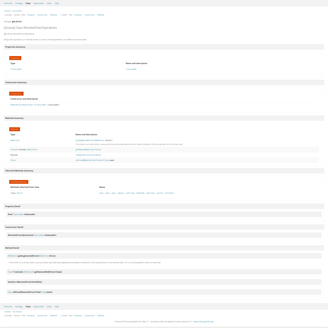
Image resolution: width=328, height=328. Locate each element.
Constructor (42, 15)
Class (13, 150)
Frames (7, 11)
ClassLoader (16, 69)
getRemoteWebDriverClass (87, 150)
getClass (150, 193)
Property (31, 15)
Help (57, 3)
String (105, 160)
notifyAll (169, 193)
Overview (8, 3)
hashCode (140, 193)
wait (101, 193)
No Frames (17, 11)
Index (49, 3)
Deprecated (39, 3)
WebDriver (15, 140)
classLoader (131, 69)
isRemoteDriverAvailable (87, 155)
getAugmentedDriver (85, 140)
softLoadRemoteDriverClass (88, 160)
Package (19, 3)
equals (121, 193)
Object (20, 193)
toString (130, 193)
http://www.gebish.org (203, 321)
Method (53, 15)
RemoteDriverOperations (22, 105)
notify (160, 193)
